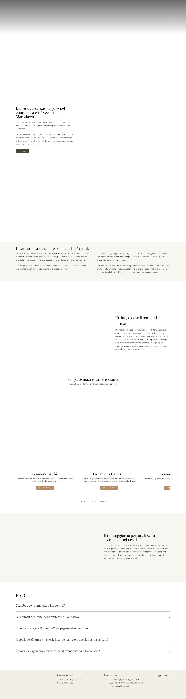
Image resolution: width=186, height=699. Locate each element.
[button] (93, 606)
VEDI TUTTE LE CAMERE (93, 501)
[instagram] (160, 680)
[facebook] (157, 680)
